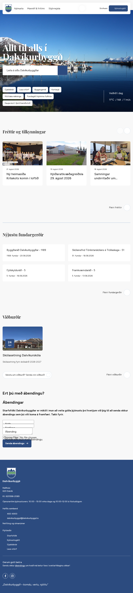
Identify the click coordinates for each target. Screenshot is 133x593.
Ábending (10, 431)
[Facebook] (5, 576)
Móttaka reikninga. (13, 96)
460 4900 (12, 513)
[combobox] (30, 70)
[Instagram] (12, 576)
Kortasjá (55, 89)
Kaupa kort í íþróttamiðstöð (17, 103)
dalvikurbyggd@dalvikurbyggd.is (23, 518)
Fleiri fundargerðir (112, 292)
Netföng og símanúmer (14, 523)
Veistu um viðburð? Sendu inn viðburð (25, 374)
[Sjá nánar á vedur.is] (119, 100)
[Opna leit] (82, 8)
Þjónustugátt (13, 540)
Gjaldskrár (9, 89)
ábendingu (20, 566)
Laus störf (24, 89)
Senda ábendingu (14, 443)
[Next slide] (127, 130)
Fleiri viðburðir (114, 374)
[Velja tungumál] (92, 8)
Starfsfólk (12, 535)
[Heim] (8, 8)
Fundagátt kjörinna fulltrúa (39, 96)
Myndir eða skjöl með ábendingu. (24, 439)
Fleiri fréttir (115, 207)
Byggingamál (40, 89)
